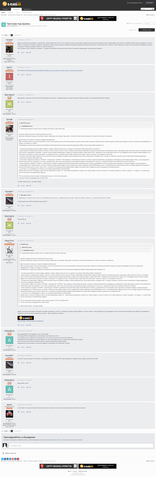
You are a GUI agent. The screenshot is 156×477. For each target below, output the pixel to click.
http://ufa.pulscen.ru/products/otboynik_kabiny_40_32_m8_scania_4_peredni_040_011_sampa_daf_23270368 (53, 70)
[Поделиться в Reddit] (13, 459)
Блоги (17, 12)
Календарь (10, 12)
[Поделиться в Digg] (7, 459)
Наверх (28, 52)
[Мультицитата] (18, 52)
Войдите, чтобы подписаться (135, 23)
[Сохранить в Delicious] (10, 459)
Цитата (22, 52)
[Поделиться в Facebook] (5, 459)
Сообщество (16, 9)
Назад (6, 35)
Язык (69, 471)
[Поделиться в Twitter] (2, 459)
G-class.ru (6, 9)
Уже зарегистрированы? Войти (135, 2)
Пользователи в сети (27, 12)
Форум (3, 12)
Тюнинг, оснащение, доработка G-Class (36, 26)
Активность (27, 9)
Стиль (74, 471)
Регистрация (150, 2)
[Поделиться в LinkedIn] (15, 459)
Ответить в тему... (16, 445)
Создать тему (132, 30)
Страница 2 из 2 (17, 35)
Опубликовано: (24, 40)
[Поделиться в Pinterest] (18, 459)
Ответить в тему (146, 30)
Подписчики (147, 23)
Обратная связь (83, 471)
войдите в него (61, 440)
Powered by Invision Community (78, 474)
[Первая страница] (2, 35)
